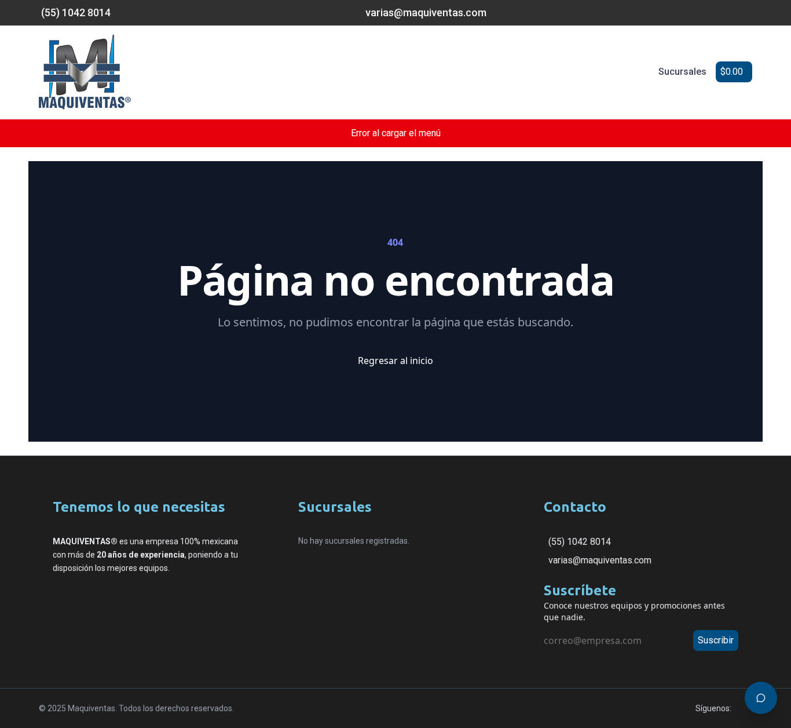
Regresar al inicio (395, 360)
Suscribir (716, 640)
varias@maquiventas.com (599, 560)
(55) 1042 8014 (579, 541)
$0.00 (731, 71)
